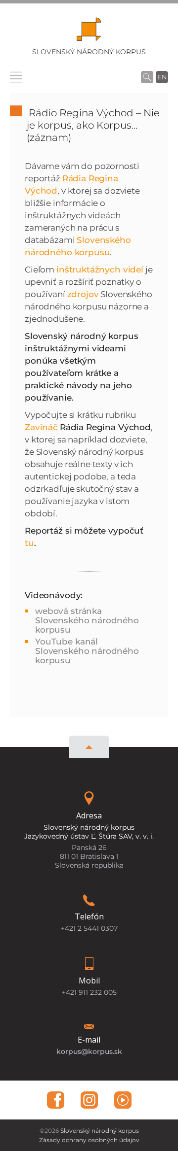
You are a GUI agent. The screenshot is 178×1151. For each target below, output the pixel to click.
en (162, 77)
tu (29, 543)
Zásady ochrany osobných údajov (89, 1140)
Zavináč (41, 427)
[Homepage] (89, 32)
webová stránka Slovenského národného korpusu (87, 620)
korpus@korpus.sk (89, 1051)
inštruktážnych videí (99, 269)
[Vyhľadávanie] (147, 77)
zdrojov (83, 294)
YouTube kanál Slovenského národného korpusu (87, 651)
